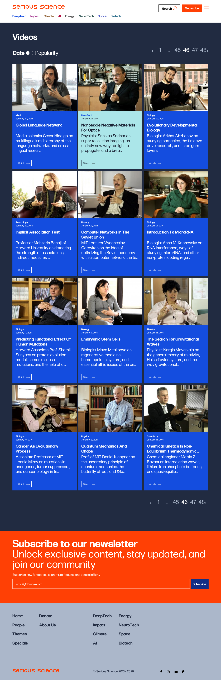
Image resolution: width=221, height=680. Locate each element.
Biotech (116, 16)
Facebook (160, 671)
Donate (45, 615)
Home (17, 615)
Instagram (168, 671)
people (18, 624)
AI (59, 16)
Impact (35, 16)
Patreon (183, 671)
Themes (19, 633)
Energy (70, 16)
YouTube (176, 671)
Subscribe (192, 8)
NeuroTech (86, 16)
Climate (49, 16)
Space (102, 16)
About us (47, 624)
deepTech (19, 16)
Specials (20, 642)
